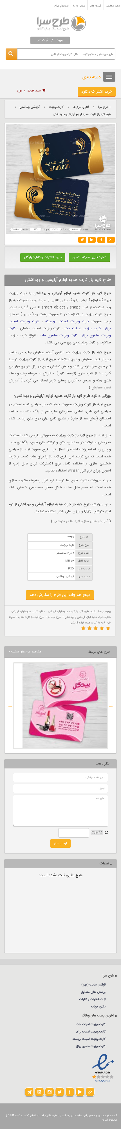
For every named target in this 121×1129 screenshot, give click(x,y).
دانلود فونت (98, 1006)
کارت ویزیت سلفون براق (91, 1046)
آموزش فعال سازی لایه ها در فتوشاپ (80, 521)
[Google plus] (90, 1092)
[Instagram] (49, 1092)
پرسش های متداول (93, 992)
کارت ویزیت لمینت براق (91, 1031)
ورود (60, 40)
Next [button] (10, 705)
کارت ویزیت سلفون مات (58, 335)
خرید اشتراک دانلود (96, 91)
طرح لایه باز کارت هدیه (31, 617)
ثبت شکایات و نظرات (92, 999)
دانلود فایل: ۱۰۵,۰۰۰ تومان (89, 257)
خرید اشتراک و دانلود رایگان (43, 257)
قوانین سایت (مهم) (93, 984)
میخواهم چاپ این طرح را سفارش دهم (60, 595)
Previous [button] (111, 705)
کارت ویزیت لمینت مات (83, 328)
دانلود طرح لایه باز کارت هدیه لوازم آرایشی (72, 611)
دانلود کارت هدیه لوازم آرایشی (28, 611)
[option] (60, 705)
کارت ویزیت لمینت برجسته (67, 321)
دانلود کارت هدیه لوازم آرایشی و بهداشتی (88, 617)
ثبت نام (42, 40)
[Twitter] (59, 1092)
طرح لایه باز (54, 617)
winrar (73, 471)
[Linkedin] (39, 1092)
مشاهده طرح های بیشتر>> (25, 652)
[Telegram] (29, 1092)
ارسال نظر (60, 843)
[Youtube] (80, 1092)
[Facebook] (70, 1092)
